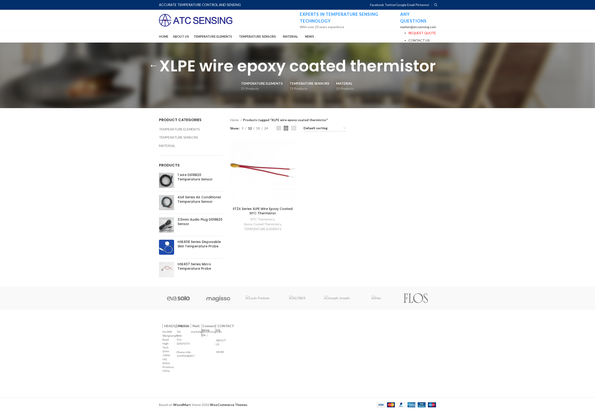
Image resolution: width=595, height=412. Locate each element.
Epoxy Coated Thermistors (262, 224)
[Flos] (416, 298)
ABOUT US (221, 340)
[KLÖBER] (297, 298)
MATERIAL (167, 146)
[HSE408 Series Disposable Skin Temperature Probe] (166, 247)
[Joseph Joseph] (337, 298)
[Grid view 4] (293, 128)
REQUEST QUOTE (422, 33)
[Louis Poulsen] (258, 298)
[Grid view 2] (279, 128)
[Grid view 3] (286, 128)
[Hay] (376, 298)
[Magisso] (218, 298)
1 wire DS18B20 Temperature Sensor (195, 177)
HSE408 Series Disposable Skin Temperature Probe (199, 244)
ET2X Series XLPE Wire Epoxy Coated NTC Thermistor (263, 211)
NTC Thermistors (262, 219)
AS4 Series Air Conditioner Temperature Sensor (199, 199)
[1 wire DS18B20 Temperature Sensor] (166, 180)
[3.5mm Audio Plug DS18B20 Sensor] (166, 225)
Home (234, 120)
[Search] (435, 5)
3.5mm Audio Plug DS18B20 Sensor (200, 221)
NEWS (220, 350)
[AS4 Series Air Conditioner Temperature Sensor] (166, 202)
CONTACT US (419, 40)
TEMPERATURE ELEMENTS (179, 129)
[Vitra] (178, 298)
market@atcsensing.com (418, 27)
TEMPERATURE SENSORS (178, 137)
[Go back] (153, 66)
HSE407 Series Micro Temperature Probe (194, 266)
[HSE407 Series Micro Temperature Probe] (166, 269)
